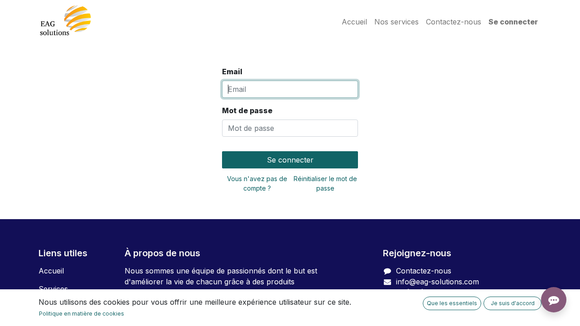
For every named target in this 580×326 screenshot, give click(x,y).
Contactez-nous (423, 270)
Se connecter (513, 21)
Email (232, 71)
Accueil (51, 270)
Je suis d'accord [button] (513, 303)
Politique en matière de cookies (81, 313)
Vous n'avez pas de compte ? (257, 183)
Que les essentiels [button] (452, 303)
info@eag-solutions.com (437, 281)
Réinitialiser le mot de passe (325, 183)
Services (53, 288)
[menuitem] (354, 22)
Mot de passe (247, 110)
